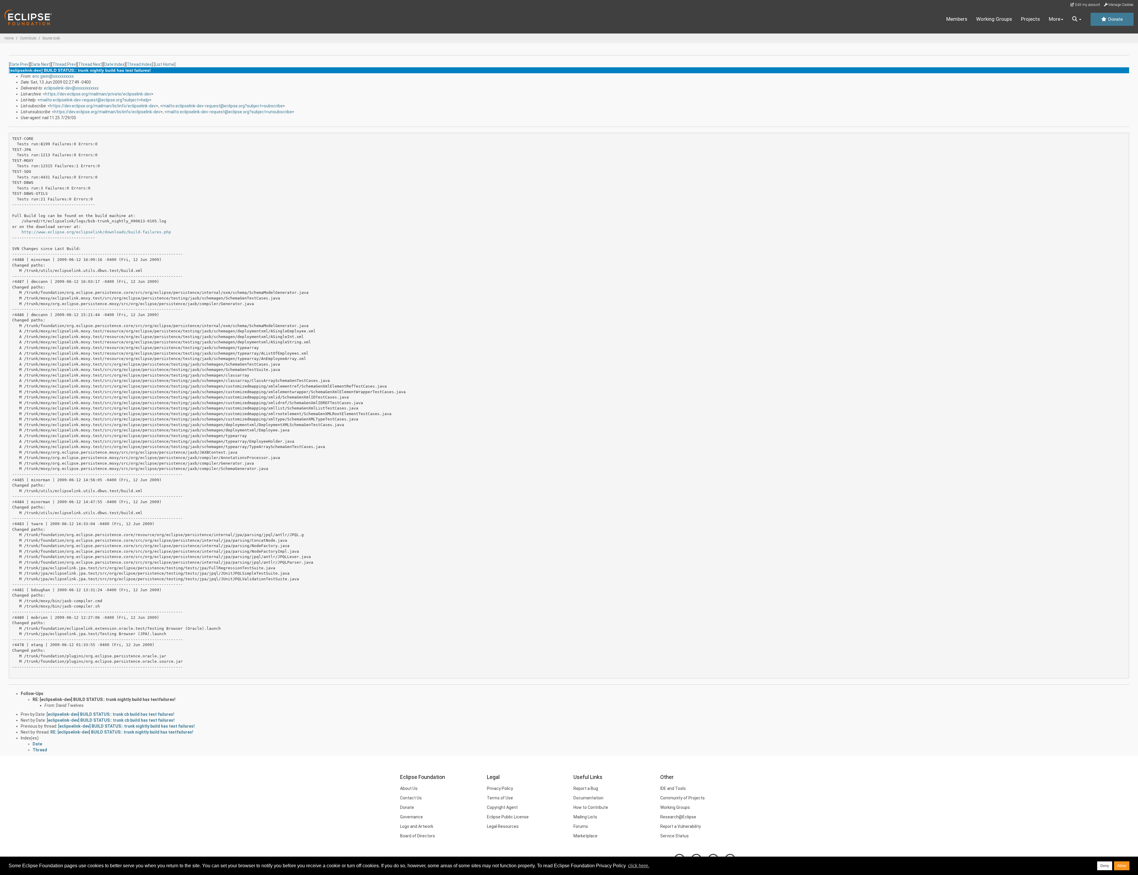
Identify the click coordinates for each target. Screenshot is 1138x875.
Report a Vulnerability (680, 826)
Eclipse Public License (508, 817)
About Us (409, 788)
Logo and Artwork (416, 826)
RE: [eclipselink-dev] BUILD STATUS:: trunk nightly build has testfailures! (104, 699)
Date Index (114, 64)
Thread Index (139, 64)
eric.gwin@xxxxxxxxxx (53, 76)
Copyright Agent (502, 807)
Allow (1121, 866)
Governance (411, 817)
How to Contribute (590, 807)
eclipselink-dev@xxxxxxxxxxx (71, 88)
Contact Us (411, 798)
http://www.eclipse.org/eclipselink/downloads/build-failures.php (96, 232)
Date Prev (19, 64)
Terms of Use (500, 798)
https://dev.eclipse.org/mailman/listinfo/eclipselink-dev (103, 105)
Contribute (28, 38)
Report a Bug (585, 788)
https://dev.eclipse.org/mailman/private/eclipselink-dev (98, 94)
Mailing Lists (585, 817)
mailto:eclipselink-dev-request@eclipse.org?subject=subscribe (222, 105)
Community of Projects (682, 798)
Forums (580, 826)
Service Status (674, 835)
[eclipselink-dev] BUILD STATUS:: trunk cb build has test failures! (110, 714)
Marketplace (585, 835)
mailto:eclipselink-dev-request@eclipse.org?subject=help (94, 100)
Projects (1030, 19)
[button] (1076, 19)
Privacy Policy (500, 788)
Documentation (588, 798)
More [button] (1054, 19)
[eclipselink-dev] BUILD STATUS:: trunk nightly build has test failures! (126, 726)
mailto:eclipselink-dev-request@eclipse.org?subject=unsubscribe (229, 111)
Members (956, 19)
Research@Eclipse (678, 817)
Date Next (40, 64)
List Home (164, 64)
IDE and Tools (673, 788)
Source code (51, 38)
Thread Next (90, 64)
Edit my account (1087, 5)
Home (9, 38)
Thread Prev (64, 64)
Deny (1104, 866)
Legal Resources (503, 826)
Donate (1115, 19)
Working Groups (994, 19)
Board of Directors (417, 835)
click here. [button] (638, 865)
